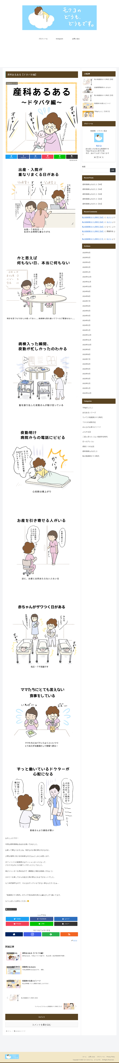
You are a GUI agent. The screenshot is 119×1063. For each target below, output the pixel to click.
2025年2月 (86, 267)
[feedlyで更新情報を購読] (51, 934)
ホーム (84, 1056)
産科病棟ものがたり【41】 (92, 204)
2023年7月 (86, 359)
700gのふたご (87, 408)
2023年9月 (86, 350)
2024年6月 (86, 306)
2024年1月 (86, 330)
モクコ (99, 146)
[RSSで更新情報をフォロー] (69, 934)
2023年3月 (86, 379)
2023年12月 (86, 335)
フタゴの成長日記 (89, 422)
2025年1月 (86, 272)
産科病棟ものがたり (90, 451)
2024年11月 (86, 282)
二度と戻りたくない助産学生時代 (95, 437)
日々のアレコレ (88, 441)
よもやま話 (86, 432)
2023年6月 (86, 364)
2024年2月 (86, 325)
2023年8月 (86, 354)
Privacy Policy (111, 1056)
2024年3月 (86, 320)
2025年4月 (86, 262)
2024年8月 (86, 296)
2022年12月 (86, 393)
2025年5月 (86, 257)
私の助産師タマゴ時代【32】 (93, 217)
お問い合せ (91, 1056)
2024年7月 (86, 301)
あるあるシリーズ (11, 909)
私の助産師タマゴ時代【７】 (93, 239)
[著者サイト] (14, 934)
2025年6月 (86, 253)
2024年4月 (86, 316)
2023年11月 (86, 340)
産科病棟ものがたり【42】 (92, 199)
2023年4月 (86, 374)
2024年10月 (86, 287)
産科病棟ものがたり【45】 (92, 184)
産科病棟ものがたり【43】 (92, 194)
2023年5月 (86, 369)
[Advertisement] (59, 54)
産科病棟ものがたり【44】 (92, 189)
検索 (83, 167)
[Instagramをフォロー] (32, 934)
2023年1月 (86, 388)
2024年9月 (86, 291)
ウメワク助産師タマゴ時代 (92, 417)
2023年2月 (86, 383)
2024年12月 (86, 277)
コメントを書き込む (41, 1025)
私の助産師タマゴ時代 (90, 456)
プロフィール (101, 1056)
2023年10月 (86, 345)
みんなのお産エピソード (91, 427)
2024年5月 (86, 311)
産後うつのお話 (88, 446)
